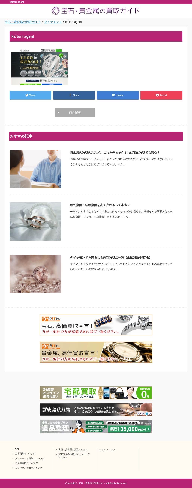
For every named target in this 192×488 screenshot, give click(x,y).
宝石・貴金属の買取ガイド (92, 483)
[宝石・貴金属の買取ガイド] (96, 14)
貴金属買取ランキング (26, 463)
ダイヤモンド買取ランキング (29, 458)
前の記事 (75, 112)
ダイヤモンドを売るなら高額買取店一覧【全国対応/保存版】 (111, 257)
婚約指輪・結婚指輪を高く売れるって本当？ (100, 205)
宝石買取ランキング (25, 453)
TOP (17, 449)
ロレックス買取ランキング (28, 468)
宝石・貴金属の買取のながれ (73, 449)
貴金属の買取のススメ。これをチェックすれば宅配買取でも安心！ (115, 152)
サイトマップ (108, 449)
